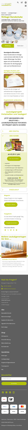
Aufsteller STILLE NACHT (9, 259)
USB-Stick (16, 183)
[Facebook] (5, 230)
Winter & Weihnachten (6, 14)
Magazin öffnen (10, 204)
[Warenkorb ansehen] (22, 2)
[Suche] (18, 2)
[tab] (7, 46)
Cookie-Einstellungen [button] (21, 419)
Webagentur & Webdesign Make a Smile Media (11, 425)
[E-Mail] (16, 230)
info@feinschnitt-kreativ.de (9, 288)
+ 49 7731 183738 (7, 286)
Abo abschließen (14, 158)
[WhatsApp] (11, 230)
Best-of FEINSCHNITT (9, 179)
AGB (15, 419)
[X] (8, 230)
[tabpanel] (14, 119)
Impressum (3, 419)
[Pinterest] (14, 230)
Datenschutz (10, 419)
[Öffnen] (26, 6)
